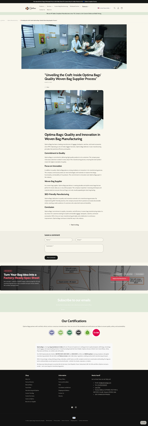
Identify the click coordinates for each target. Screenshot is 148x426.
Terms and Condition (64, 382)
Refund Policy (28, 384)
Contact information (83, 420)
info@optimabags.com (105, 383)
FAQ (60, 384)
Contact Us (61, 393)
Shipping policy (74, 420)
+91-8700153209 (102, 385)
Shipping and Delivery (64, 390)
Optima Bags (32, 420)
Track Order (28, 387)
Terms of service (65, 420)
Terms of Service (29, 382)
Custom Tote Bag (29, 393)
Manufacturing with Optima (32, 390)
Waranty (61, 396)
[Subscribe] (86, 309)
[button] (42, 6)
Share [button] (48, 87)
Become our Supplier (30, 401)
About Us (27, 379)
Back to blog (75, 225)
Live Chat (97, 387)
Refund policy (49, 420)
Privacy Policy (62, 379)
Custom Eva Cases (29, 396)
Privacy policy (57, 420)
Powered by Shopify (40, 420)
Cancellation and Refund (64, 387)
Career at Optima (29, 399)
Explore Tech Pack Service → (120, 278)
